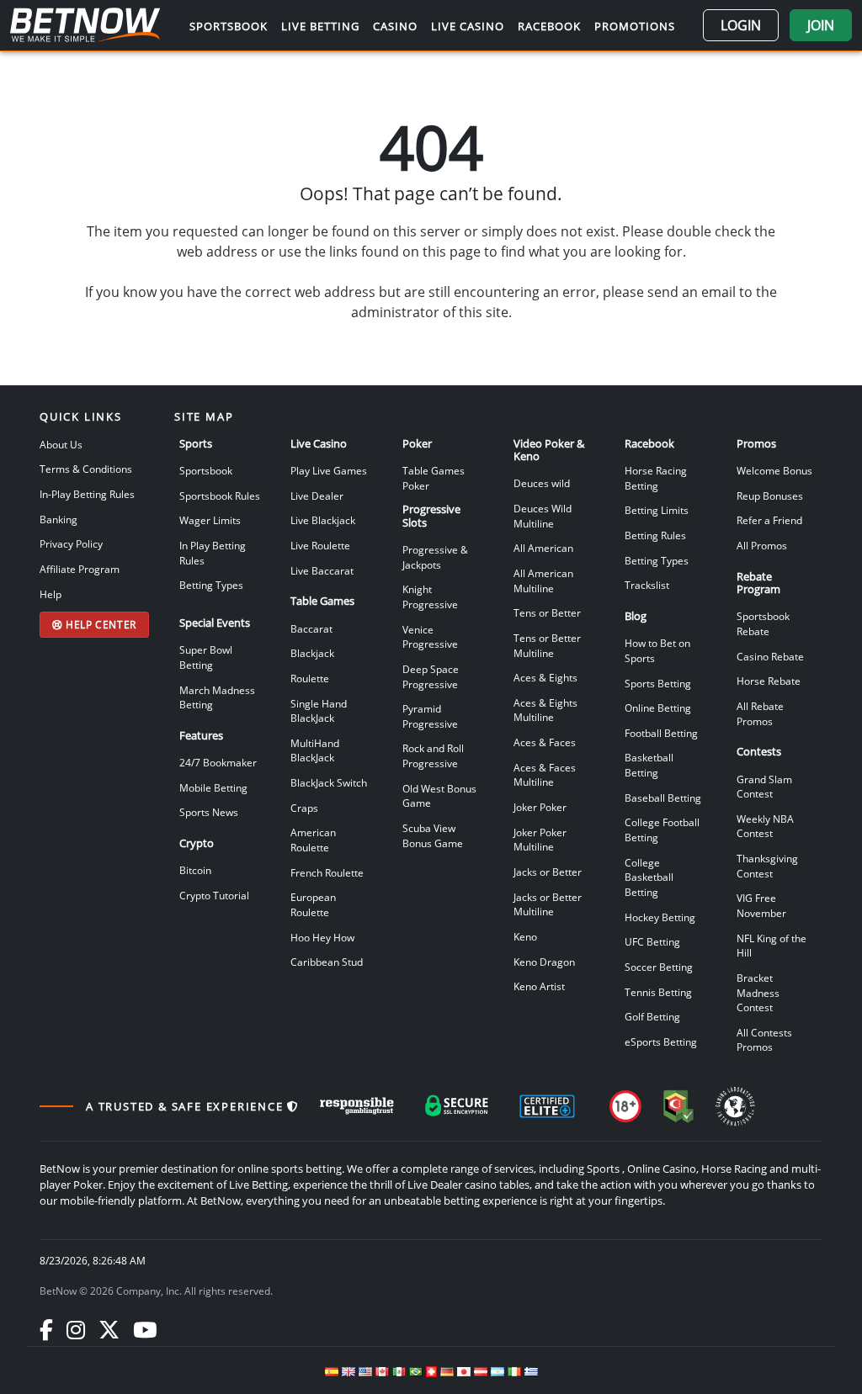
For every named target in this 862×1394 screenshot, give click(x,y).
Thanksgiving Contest (767, 865)
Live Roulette (320, 545)
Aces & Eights (545, 677)
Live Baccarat (322, 570)
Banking (58, 519)
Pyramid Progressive (430, 716)
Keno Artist (539, 986)
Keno (525, 936)
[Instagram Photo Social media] (76, 1329)
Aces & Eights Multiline (545, 710)
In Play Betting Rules (212, 552)
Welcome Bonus (774, 470)
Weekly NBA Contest (765, 826)
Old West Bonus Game (439, 796)
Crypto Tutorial (214, 895)
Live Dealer (316, 495)
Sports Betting (658, 683)
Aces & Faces (544, 742)
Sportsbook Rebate (763, 623)
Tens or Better (547, 612)
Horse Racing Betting (656, 478)
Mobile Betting (213, 787)
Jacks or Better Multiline (547, 904)
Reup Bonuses (770, 495)
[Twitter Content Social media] (109, 1329)
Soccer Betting (659, 966)
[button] (741, 25)
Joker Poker (540, 807)
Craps (304, 807)
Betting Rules (655, 535)
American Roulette (313, 839)
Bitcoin (195, 870)
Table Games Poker (433, 478)
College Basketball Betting (649, 877)
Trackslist (647, 584)
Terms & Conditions (86, 468)
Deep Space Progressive (430, 676)
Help (50, 594)
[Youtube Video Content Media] (145, 1329)
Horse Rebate (769, 680)
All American (543, 547)
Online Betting (658, 707)
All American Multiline (543, 580)
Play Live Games (328, 470)
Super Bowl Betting (205, 657)
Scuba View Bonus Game (432, 835)
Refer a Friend (769, 520)
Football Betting (661, 732)
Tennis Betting (658, 992)
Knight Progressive (430, 596)
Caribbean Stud (326, 961)
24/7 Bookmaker (218, 762)
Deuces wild (541, 483)
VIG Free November (761, 905)
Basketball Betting (649, 764)
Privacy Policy (71, 543)
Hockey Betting (660, 917)
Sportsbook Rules (219, 495)
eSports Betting (661, 1041)
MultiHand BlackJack (314, 750)
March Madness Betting (217, 697)
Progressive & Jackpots (435, 557)
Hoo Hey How (322, 937)
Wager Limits (210, 520)
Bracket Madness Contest (758, 992)
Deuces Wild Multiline (542, 515)
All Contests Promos (764, 1040)
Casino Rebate (770, 656)
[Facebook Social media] (46, 1329)
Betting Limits (657, 510)
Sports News (208, 812)
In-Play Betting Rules (87, 494)
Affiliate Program (80, 568)
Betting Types (211, 584)
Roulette (309, 678)
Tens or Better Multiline (547, 645)
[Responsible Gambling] (356, 1106)
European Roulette (313, 904)
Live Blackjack (322, 520)
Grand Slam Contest (764, 786)
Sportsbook (205, 470)
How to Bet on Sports (657, 650)
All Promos (762, 545)
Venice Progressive (430, 637)
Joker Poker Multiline (540, 839)
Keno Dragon (544, 961)
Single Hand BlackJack (318, 711)
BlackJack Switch (328, 782)
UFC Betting (652, 941)
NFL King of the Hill (771, 945)
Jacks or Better (547, 871)
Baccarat (311, 628)
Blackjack (312, 653)
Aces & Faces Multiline (544, 775)
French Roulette (327, 872)
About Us (61, 444)
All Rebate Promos (760, 713)
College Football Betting (662, 829)
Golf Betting (652, 1016)
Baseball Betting (663, 797)
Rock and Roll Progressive (433, 755)
